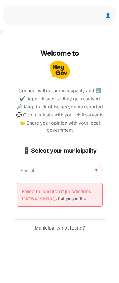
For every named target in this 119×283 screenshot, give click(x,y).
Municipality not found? (60, 228)
